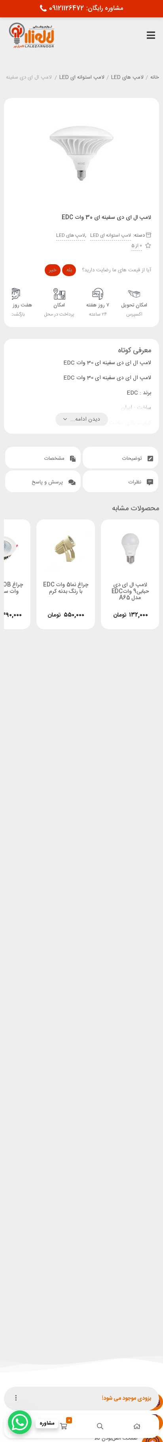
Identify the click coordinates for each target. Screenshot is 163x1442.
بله (69, 270)
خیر (53, 270)
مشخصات (55, 458)
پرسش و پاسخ (48, 482)
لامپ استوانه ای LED (81, 78)
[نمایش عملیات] (16, 1398)
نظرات (136, 482)
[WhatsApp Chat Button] (20, 1422)
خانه (154, 78)
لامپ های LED (127, 78)
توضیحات (133, 458)
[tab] (120, 457)
